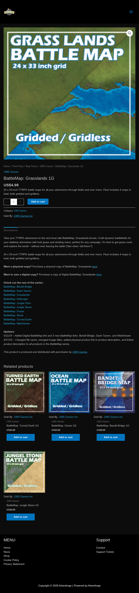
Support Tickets (105, 552)
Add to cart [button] (21, 437)
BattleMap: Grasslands (17, 295)
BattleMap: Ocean (14, 311)
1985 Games (46, 166)
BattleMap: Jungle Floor (17, 303)
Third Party (18, 166)
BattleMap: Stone (13, 315)
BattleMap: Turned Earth (18, 319)
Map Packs (32, 166)
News (7, 552)
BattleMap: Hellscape (16, 299)
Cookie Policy (11, 560)
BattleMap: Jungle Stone (18, 307)
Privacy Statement (14, 564)
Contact (100, 547)
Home (7, 166)
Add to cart (38, 201)
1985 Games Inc (23, 216)
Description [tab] (11, 230)
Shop (7, 556)
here (94, 266)
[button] (129, 33)
